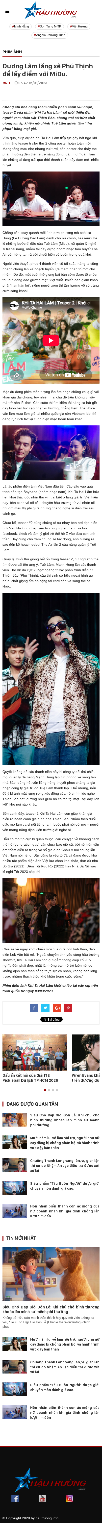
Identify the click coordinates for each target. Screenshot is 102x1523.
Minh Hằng (21, 26)
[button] (45, 1090)
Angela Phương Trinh (50, 35)
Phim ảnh (12, 51)
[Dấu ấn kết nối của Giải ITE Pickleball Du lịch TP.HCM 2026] (34, 1052)
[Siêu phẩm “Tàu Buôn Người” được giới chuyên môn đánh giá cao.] (14, 1188)
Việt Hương (80, 26)
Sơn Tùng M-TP (50, 26)
